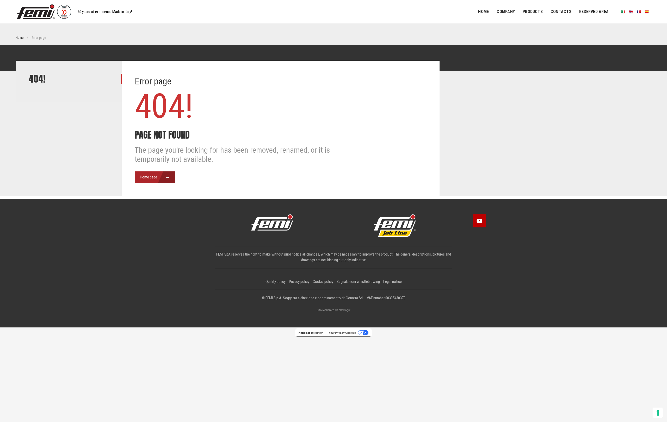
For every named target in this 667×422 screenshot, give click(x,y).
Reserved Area (594, 11)
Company (506, 11)
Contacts (561, 11)
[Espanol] (646, 11)
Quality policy (275, 281)
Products (533, 11)
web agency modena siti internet (333, 310)
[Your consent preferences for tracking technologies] (658, 413)
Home (483, 11)
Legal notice (392, 281)
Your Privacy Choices (342, 332)
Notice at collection (311, 332)
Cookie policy (323, 281)
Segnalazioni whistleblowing (358, 281)
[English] (631, 11)
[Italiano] (623, 11)
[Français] (638, 11)
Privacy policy (299, 281)
